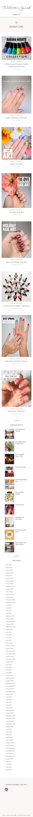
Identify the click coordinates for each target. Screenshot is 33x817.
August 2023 (9, 589)
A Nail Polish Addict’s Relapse (16, 306)
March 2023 (9, 591)
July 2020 (8, 664)
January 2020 (10, 680)
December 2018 (10, 715)
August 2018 (9, 726)
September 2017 (10, 756)
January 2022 (10, 618)
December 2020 (10, 651)
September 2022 (10, 602)
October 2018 (10, 721)
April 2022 (9, 613)
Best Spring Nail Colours (16, 361)
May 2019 (9, 702)
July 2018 (8, 729)
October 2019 (10, 689)
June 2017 (9, 764)
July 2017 (8, 761)
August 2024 (9, 573)
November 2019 (10, 686)
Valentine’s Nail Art (16, 411)
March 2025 (9, 570)
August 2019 (9, 694)
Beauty (12, 61)
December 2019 (10, 683)
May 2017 (9, 767)
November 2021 (10, 621)
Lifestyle (19, 61)
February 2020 (10, 678)
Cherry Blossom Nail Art (16, 118)
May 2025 (9, 565)
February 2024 (10, 581)
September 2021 (10, 627)
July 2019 (8, 697)
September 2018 (10, 724)
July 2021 (8, 632)
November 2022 (10, 600)
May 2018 (9, 734)
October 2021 (10, 624)
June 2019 (9, 699)
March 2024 (9, 578)
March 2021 (9, 643)
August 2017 (9, 759)
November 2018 (10, 718)
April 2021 (9, 640)
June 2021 (9, 635)
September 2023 (10, 586)
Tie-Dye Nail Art (16, 212)
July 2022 (8, 605)
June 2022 (9, 608)
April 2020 (9, 672)
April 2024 (9, 575)
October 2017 (10, 753)
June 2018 (9, 732)
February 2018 (10, 742)
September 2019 (10, 691)
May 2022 (9, 610)
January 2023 (10, 597)
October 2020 (10, 656)
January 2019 (10, 713)
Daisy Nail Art (16, 164)
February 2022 (10, 616)
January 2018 (10, 745)
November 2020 (10, 653)
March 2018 (9, 740)
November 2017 (10, 751)
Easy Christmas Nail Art (16, 262)
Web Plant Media (25, 815)
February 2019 (10, 710)
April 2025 (9, 567)
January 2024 (10, 583)
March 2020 (9, 675)
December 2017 (10, 748)
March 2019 (9, 707)
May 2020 (9, 670)
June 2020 (9, 667)
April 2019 (9, 705)
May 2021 (9, 637)
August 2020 (9, 662)
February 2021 (10, 645)
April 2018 (9, 737)
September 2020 (10, 659)
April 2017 (9, 769)
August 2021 (9, 629)
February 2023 (10, 594)
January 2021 (10, 648)
